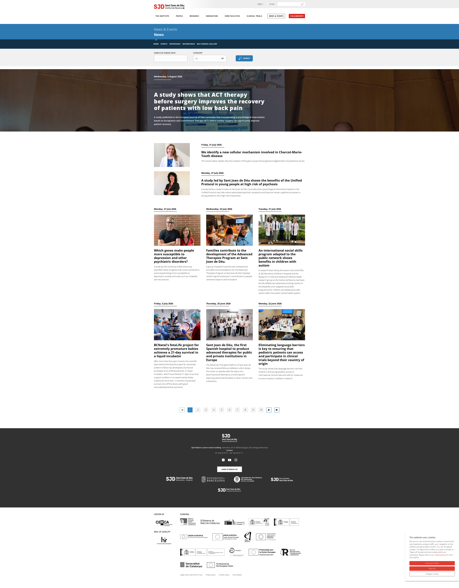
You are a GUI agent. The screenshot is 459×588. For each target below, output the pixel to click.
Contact (272, 4)
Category (197, 53)
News (156, 44)
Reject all (432, 568)
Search (246, 58)
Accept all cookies (432, 563)
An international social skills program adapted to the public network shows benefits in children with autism (281, 257)
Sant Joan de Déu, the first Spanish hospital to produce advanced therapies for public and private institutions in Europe (229, 352)
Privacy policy (210, 575)
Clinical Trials (254, 16)
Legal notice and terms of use (191, 575)
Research (194, 16)
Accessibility (237, 575)
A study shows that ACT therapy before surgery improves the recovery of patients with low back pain (209, 101)
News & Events (276, 16)
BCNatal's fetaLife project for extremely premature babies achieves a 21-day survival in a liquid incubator (176, 350)
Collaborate (296, 16)
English (259, 4)
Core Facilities (232, 16)
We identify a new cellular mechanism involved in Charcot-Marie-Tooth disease (251, 154)
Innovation (212, 16)
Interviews (174, 44)
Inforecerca (188, 44)
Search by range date (165, 53)
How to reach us (230, 469)
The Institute (162, 16)
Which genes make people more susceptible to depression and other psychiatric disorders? (174, 256)
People (179, 16)
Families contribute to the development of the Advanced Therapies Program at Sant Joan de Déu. (229, 256)
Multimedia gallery (207, 44)
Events (164, 44)
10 (261, 409)
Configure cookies (432, 574)
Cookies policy (224, 575)
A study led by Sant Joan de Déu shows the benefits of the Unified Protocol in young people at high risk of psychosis (251, 182)
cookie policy (439, 555)
